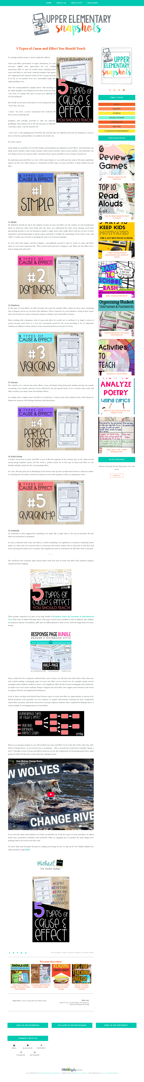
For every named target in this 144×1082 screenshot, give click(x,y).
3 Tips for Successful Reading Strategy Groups (61, 987)
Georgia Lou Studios (79, 1073)
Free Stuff (76, 3)
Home (48, 3)
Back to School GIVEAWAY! (117, 296)
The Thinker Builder (87, 952)
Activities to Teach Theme (116, 374)
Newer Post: (30, 1001)
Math (116, 104)
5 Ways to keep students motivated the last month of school (116, 255)
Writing (117, 127)
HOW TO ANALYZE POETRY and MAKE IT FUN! (117, 411)
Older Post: (74, 1002)
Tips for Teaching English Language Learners (82, 987)
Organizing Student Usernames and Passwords (116, 334)
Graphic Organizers (68, 952)
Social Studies (116, 118)
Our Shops (92, 3)
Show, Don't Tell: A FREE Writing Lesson (117, 450)
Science (117, 113)
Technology (117, 122)
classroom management (117, 131)
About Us (61, 3)
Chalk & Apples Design (109, 1073)
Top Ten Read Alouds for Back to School (117, 217)
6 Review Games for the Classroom (116, 178)
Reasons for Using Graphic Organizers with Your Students (20, 987)
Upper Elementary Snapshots (49, 1073)
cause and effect (56, 952)
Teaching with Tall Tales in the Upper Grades (40, 986)
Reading (77, 952)
